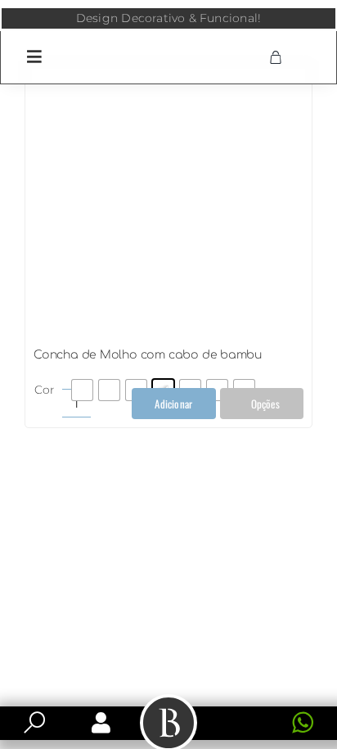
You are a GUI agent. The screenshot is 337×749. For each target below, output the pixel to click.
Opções (265, 403)
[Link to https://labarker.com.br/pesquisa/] (34, 722)
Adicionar (173, 403)
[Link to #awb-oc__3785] (34, 56)
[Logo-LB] (168, 43)
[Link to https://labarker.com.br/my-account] (101, 722)
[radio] (82, 390)
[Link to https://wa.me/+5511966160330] (302, 722)
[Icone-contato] (242, 713)
